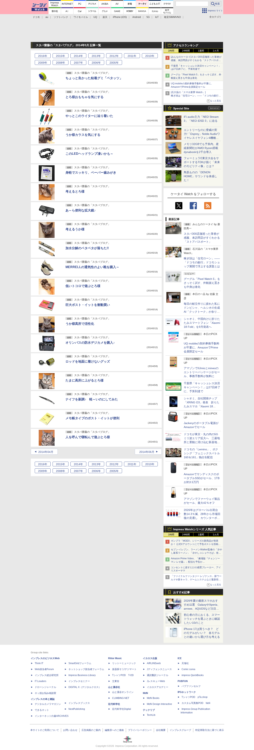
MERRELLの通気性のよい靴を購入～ (92, 267)
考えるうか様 (75, 229)
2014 (78, 55)
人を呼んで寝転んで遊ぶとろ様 (87, 437)
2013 (96, 55)
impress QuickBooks (193, 675)
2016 (42, 55)
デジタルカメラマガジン (48, 704)
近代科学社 (114, 704)
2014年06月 (146, 451)
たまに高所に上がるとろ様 (84, 380)
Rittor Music (115, 658)
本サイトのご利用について (44, 730)
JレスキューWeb (156, 681)
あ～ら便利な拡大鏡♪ (80, 210)
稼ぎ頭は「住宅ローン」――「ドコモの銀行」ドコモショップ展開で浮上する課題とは (202, 262)
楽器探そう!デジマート (124, 669)
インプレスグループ (180, 730)
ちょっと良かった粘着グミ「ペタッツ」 (94, 78)
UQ (95, 17)
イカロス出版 (150, 658)
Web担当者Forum (44, 669)
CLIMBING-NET (120, 698)
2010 (149, 55)
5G (148, 17)
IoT (157, 17)
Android (136, 17)
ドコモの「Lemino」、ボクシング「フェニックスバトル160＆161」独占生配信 (202, 453)
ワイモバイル (81, 17)
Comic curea (188, 669)
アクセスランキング (185, 45)
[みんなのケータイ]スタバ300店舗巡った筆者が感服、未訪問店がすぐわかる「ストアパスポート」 (196, 60)
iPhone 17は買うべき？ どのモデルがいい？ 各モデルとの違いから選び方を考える (202, 632)
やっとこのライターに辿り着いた (89, 116)
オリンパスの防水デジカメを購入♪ (90, 342)
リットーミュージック (124, 663)
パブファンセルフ (191, 686)
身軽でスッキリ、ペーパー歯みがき (90, 172)
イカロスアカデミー (157, 687)
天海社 (185, 663)
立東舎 (115, 681)
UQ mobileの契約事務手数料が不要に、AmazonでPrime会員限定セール (201, 347)
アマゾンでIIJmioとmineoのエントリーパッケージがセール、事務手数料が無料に (202, 372)
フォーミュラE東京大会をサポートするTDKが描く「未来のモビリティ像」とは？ (202, 162)
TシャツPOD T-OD (123, 675)
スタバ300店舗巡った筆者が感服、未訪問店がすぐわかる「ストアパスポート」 (202, 237)
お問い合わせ (70, 730)
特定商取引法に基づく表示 (209, 730)
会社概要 (160, 730)
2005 (114, 62)
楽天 (105, 17)
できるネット (42, 710)
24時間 (186, 50)
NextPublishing (76, 709)
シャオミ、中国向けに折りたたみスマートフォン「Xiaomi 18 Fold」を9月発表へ (202, 322)
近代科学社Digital (121, 709)
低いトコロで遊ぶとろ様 (82, 286)
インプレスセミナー (79, 681)
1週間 (201, 50)
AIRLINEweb (154, 663)
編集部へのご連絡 (114, 730)
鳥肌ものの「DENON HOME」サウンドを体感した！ (200, 176)
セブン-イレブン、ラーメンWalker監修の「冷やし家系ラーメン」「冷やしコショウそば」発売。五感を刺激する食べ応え (196, 553)
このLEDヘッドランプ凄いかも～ (89, 153)
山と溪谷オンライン (123, 692)
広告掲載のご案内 (91, 730)
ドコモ (36, 17)
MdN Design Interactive (159, 704)
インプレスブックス (79, 703)
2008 (60, 62)
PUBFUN (183, 681)
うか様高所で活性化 (79, 323)
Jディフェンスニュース (159, 669)
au (46, 17)
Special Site (181, 108)
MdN (145, 693)
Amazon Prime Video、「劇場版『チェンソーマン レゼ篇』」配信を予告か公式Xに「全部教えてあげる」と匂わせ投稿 (195, 562)
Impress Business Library (82, 675)
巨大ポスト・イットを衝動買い (87, 304)
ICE (180, 658)
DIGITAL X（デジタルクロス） (84, 687)
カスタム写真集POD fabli (196, 703)
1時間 (171, 50)
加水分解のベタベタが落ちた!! (87, 248)
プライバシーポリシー (140, 730)
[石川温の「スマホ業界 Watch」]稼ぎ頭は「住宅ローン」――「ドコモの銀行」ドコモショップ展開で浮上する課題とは (196, 95)
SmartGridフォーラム (79, 663)
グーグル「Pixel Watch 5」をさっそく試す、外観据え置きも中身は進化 (202, 282)
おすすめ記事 (181, 592)
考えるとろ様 (75, 191)
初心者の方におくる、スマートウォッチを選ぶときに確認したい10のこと (202, 618)
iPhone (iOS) (120, 17)
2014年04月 (45, 451)
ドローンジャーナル (45, 687)
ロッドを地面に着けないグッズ (87, 361)
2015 (60, 55)
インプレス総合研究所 (47, 675)
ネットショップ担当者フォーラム (86, 669)
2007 (78, 62)
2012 (114, 55)
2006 (96, 62)
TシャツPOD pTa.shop (195, 697)
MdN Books (153, 698)
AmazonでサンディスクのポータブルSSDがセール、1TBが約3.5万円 (201, 478)
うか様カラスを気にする (82, 134)
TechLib (151, 715)
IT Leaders (40, 681)
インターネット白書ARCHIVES (51, 716)
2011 (132, 55)
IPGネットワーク (187, 692)
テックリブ (149, 710)
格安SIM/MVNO (172, 17)
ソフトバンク (61, 17)
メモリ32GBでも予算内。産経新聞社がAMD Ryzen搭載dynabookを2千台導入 (201, 148)
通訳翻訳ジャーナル (157, 675)
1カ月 (216, 50)
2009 (42, 62)
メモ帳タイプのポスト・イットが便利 (92, 418)
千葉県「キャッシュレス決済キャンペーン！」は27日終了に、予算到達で (202, 387)
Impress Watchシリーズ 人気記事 (194, 529)
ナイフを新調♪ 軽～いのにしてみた (91, 399)
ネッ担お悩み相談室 (45, 693)
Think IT (39, 663)
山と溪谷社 (114, 687)
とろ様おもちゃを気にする (84, 97)
